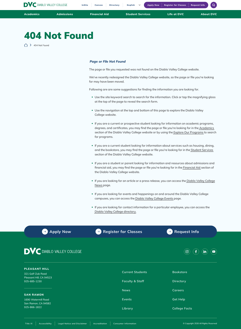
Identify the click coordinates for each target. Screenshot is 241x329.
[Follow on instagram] (187, 251)
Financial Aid (191, 167)
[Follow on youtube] (214, 251)
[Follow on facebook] (196, 251)
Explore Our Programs (188, 132)
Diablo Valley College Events (154, 198)
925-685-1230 (33, 281)
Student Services (202, 150)
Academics (206, 128)
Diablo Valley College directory (115, 211)
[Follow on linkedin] (205, 251)
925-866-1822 (33, 307)
